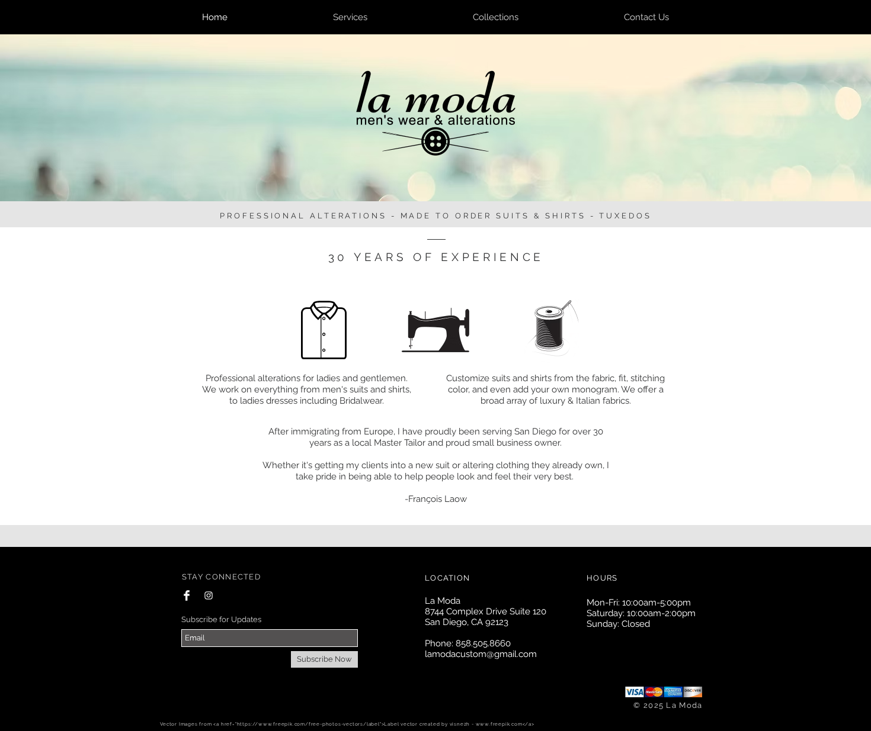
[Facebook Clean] (186, 595)
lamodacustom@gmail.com (481, 654)
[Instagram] (208, 595)
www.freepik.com (499, 724)
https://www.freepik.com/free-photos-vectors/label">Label (318, 724)
